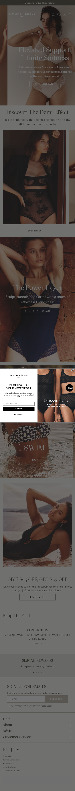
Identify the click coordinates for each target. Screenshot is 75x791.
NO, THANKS (18, 414)
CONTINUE (19, 409)
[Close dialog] (73, 370)
